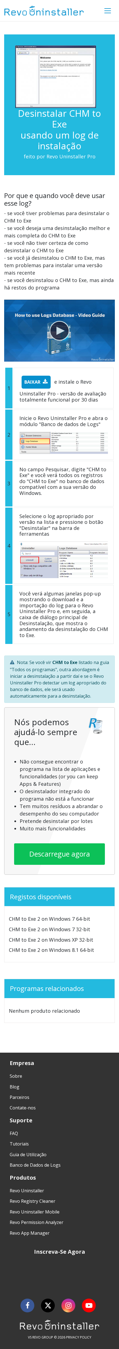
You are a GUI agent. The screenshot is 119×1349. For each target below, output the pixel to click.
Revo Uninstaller (27, 1191)
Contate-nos (23, 1108)
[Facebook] (27, 1305)
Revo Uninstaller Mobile (35, 1212)
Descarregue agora (59, 853)
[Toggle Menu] (108, 10)
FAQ (14, 1133)
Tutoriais (19, 1144)
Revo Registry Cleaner (32, 1201)
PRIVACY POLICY (78, 1337)
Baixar (32, 382)
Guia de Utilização (28, 1155)
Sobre (16, 1076)
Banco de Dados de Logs (35, 1165)
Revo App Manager (30, 1233)
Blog (14, 1087)
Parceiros (19, 1097)
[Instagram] (68, 1305)
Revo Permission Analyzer (36, 1222)
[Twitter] (48, 1305)
